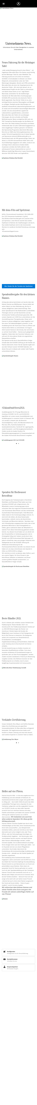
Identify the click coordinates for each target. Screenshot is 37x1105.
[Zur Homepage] (18, 4)
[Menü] (3, 3)
